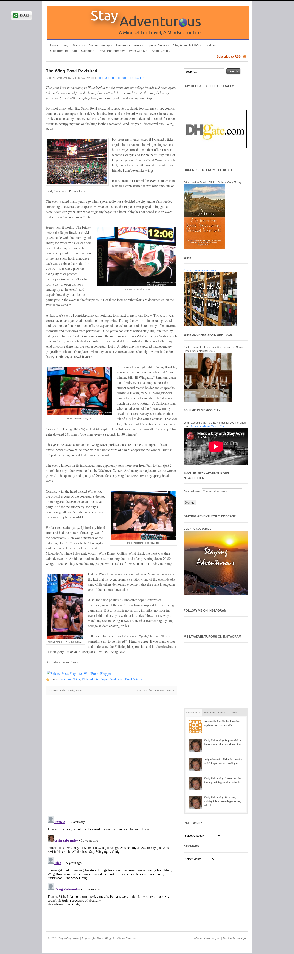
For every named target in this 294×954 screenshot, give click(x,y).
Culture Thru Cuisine (113, 78)
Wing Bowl (125, 679)
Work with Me (138, 50)
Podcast (211, 45)
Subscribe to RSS (229, 56)
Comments (193, 712)
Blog (66, 45)
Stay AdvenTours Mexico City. (208, 426)
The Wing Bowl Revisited (71, 71)
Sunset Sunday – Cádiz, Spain (65, 690)
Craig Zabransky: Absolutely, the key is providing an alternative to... (223, 780)
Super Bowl (108, 679)
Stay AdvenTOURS (185, 45)
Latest (222, 712)
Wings (137, 679)
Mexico (77, 45)
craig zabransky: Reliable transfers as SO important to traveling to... (223, 761)
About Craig (159, 51)
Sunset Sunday (98, 45)
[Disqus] (111, 758)
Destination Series (127, 45)
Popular (209, 712)
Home (54, 45)
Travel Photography (111, 50)
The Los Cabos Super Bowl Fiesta (155, 690)
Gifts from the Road (63, 50)
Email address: (193, 491)
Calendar (87, 50)
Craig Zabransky (60, 78)
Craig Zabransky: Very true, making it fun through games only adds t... (223, 801)
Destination (136, 78)
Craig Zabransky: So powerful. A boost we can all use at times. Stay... (223, 742)
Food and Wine (69, 679)
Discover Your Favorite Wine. (200, 270)
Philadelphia (90, 679)
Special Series (156, 45)
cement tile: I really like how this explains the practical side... (222, 723)
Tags (233, 712)
